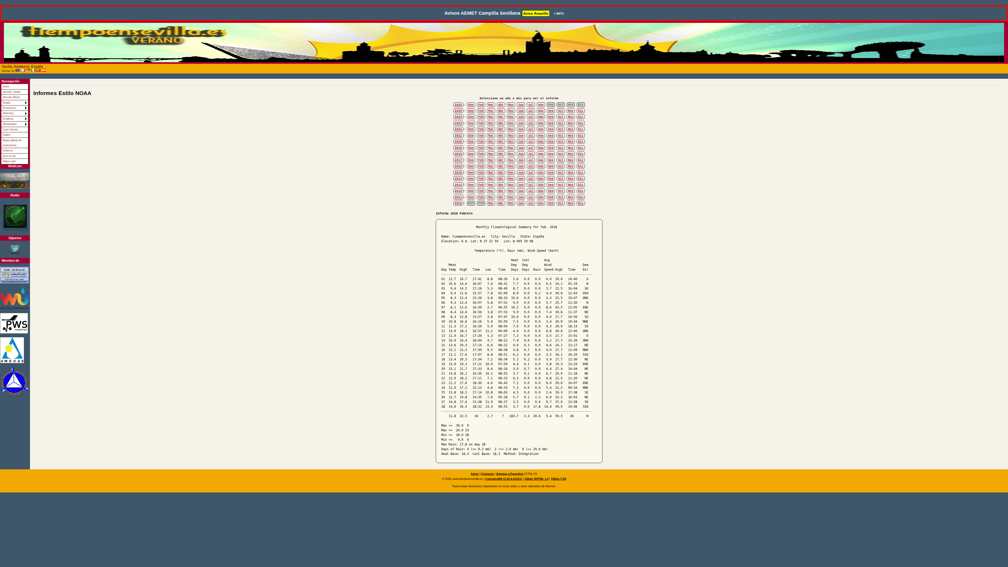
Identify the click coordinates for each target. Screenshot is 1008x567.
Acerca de (9, 156)
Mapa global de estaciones (12, 143)
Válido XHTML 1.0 (536, 478)
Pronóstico (9, 107)
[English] (17, 70)
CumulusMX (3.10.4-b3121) (504, 478)
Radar (6, 102)
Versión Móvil (11, 97)
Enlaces (8, 150)
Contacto (487, 473)
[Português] (38, 70)
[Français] (23, 70)
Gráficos (8, 118)
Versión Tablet (11, 91)
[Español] (44, 70)
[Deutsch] (28, 70)
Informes (8, 113)
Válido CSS (558, 478)
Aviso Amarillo (536, 13)
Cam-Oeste (10, 129)
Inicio (6, 86)
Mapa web (9, 161)
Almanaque (10, 123)
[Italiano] (33, 70)
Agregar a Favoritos (509, 473)
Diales (6, 134)
